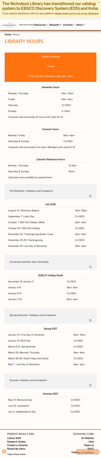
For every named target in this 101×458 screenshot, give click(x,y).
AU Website (87, 438)
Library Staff (14, 438)
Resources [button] (40, 24)
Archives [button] (68, 24)
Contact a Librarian (17, 445)
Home (8, 34)
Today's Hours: (16, 454)
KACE (91, 448)
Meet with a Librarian (87, 452)
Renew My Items (16, 448)
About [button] (79, 24)
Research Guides (16, 441)
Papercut (89, 445)
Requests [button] (54, 24)
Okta (91, 441)
